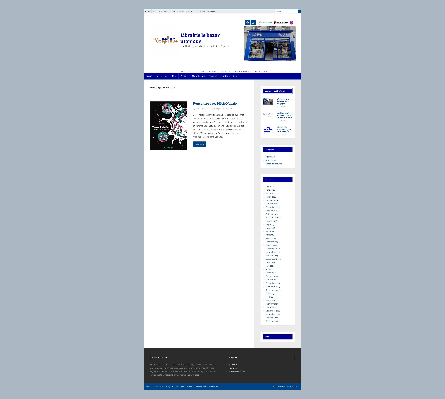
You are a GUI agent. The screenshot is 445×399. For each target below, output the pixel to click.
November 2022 (273, 314)
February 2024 (272, 276)
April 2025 (270, 235)
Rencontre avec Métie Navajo (215, 103)
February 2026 (272, 200)
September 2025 (273, 217)
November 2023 (273, 286)
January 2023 (271, 307)
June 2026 (270, 190)
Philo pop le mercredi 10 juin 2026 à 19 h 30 (284, 129)
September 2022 (273, 321)
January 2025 (271, 245)
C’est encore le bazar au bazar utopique (283, 101)
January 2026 (272, 204)
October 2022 (272, 317)
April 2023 (270, 297)
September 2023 (273, 290)
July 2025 (270, 224)
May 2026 (270, 193)
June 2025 (270, 228)
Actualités (227, 108)
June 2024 (270, 262)
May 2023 (270, 293)
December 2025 (273, 207)
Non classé (271, 160)
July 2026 (270, 186)
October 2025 (272, 214)
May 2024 (270, 266)
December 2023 (273, 283)
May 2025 (270, 231)
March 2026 (271, 197)
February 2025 (272, 242)
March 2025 (271, 238)
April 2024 (270, 269)
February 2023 (272, 304)
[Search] (299, 11)
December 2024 (273, 248)
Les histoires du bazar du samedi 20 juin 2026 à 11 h (284, 115)
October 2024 (272, 255)
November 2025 (273, 210)
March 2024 (271, 273)
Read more (199, 144)
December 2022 (273, 311)
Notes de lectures (274, 164)
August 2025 (271, 221)
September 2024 (273, 259)
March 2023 (271, 300)
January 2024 (271, 280)
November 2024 (273, 252)
